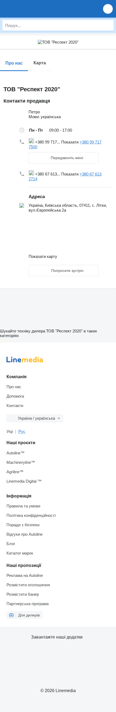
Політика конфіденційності (31, 515)
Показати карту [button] (43, 256)
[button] (108, 8)
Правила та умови (23, 506)
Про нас (13, 386)
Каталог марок (19, 553)
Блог (10, 543)
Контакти (14, 405)
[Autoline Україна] (35, 8)
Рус (21, 431)
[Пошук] (108, 25)
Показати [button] (70, 142)
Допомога (15, 396)
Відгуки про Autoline (24, 534)
